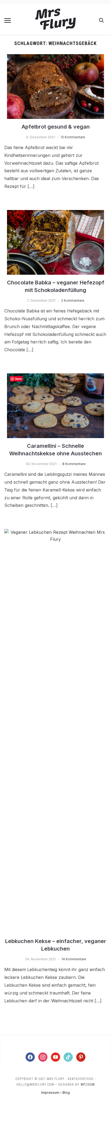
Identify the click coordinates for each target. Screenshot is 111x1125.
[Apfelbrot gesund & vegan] (55, 57)
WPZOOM (88, 1084)
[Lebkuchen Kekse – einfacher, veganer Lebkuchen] (55, 532)
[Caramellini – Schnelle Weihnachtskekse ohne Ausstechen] (55, 376)
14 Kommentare (73, 959)
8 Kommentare (74, 464)
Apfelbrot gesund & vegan (56, 126)
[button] (7, 20)
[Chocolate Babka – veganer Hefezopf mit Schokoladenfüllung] (55, 213)
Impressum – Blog (55, 1092)
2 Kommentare (72, 300)
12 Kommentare (73, 137)
